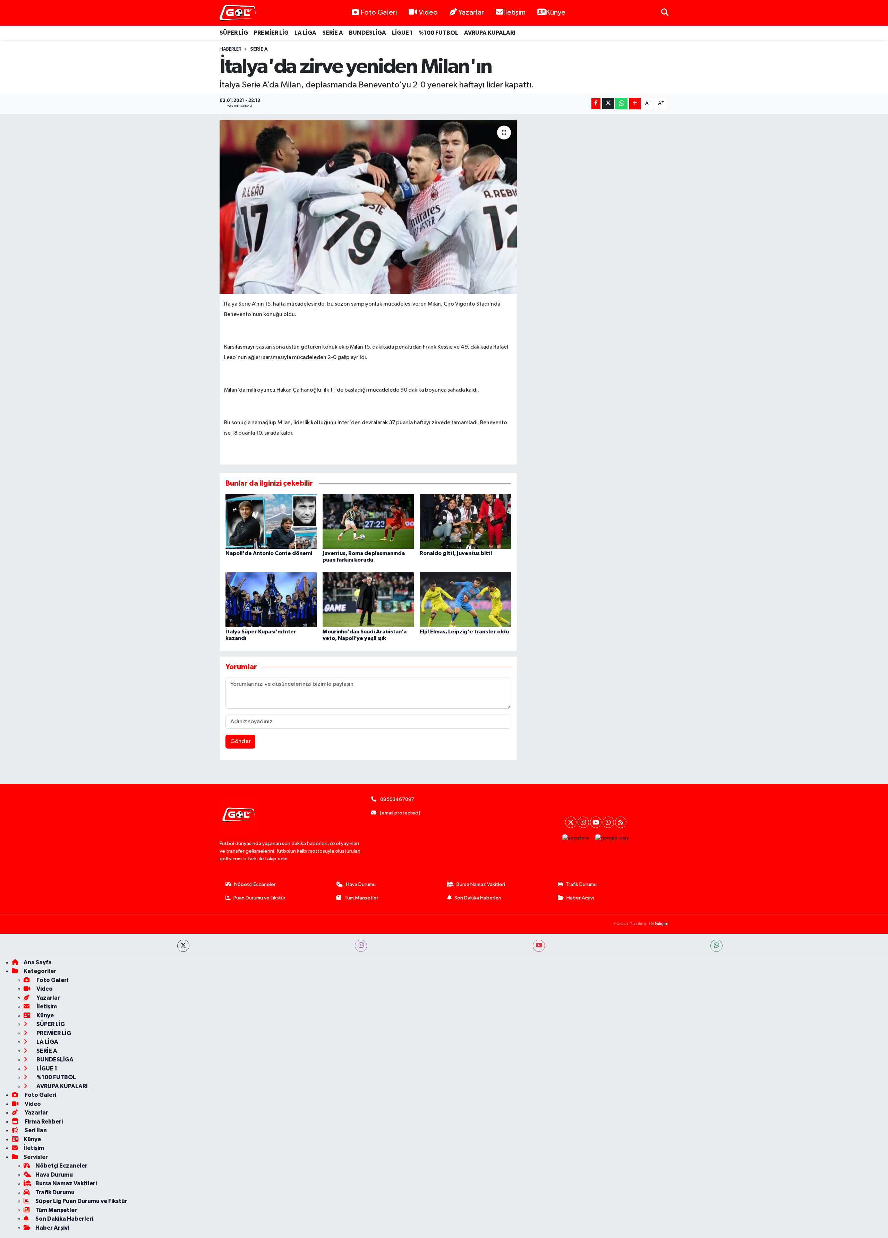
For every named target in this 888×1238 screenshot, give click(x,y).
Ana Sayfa (38, 962)
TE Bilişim (658, 923)
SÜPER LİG (234, 33)
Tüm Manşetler (361, 897)
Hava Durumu (361, 884)
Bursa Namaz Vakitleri (480, 884)
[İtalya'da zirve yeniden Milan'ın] (368, 207)
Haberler (230, 49)
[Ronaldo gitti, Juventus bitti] (465, 521)
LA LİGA (305, 33)
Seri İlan (35, 1130)
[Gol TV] (238, 13)
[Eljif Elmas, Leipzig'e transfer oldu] (465, 600)
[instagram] (361, 946)
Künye (555, 12)
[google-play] (612, 838)
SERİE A (332, 33)
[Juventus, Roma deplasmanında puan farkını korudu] (368, 521)
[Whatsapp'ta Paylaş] (621, 103)
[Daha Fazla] (635, 103)
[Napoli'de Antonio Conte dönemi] (271, 521)
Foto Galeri (378, 12)
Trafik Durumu (581, 884)
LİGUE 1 (402, 33)
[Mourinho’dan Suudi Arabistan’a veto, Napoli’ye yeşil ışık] (368, 600)
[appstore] (576, 838)
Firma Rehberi (43, 1122)
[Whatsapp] (608, 822)
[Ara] (664, 13)
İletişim (514, 12)
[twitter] (183, 946)
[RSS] (620, 822)
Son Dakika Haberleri (477, 897)
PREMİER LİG (271, 33)
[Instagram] (583, 822)
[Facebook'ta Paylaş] (596, 103)
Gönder (240, 741)
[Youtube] (595, 822)
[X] (571, 822)
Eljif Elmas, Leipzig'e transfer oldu (464, 631)
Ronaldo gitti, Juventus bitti (456, 553)
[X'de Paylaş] (608, 103)
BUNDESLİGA (367, 33)
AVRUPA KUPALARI (489, 33)
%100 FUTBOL (438, 33)
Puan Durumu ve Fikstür (259, 897)
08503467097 (397, 799)
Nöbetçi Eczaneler (255, 884)
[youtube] (539, 946)
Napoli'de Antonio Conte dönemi (268, 553)
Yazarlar (471, 12)
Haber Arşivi (580, 897)
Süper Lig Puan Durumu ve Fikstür (81, 1201)
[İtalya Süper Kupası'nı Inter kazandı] (271, 600)
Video (428, 12)
